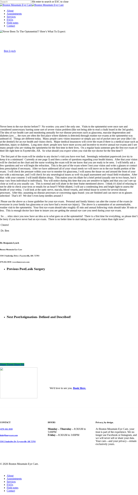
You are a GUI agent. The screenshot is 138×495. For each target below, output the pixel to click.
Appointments (14, 478)
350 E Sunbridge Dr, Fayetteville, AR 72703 (18, 441)
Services (11, 481)
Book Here (79, 388)
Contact (11, 490)
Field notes (12, 487)
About (10, 475)
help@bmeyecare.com (9, 435)
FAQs (10, 484)
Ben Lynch (10, 51)
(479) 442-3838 (6, 429)
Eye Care (5, 34)
